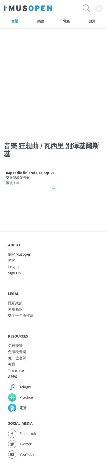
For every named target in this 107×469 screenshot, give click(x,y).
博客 (11, 260)
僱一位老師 (17, 357)
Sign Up (14, 272)
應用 (92, 21)
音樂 (14, 21)
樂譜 (40, 21)
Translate (16, 370)
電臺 (66, 21)
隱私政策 (15, 302)
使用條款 (15, 309)
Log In (13, 266)
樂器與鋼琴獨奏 (18, 177)
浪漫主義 (12, 182)
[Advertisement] (53, 81)
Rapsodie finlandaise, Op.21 (30, 172)
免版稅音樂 (17, 351)
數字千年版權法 (21, 315)
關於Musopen (19, 254)
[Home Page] (28, 8)
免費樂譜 (15, 345)
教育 (11, 364)
